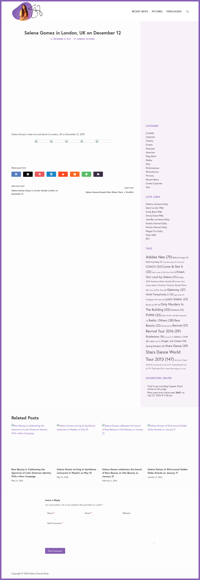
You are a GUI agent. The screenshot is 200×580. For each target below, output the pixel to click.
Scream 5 (169, 337)
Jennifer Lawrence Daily (158, 219)
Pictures (157, 11)
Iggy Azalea (179, 295)
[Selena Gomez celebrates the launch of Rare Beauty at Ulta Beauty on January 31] (122, 444)
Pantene (177, 309)
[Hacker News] (75, 174)
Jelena (161, 299)
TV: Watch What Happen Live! (174, 369)
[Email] (98, 174)
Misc (148, 163)
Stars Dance (176, 346)
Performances (152, 167)
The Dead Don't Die (161, 365)
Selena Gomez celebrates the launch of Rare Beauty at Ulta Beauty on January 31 (122, 473)
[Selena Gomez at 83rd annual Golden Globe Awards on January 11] (168, 444)
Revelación (166, 326)
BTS (148, 238)
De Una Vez (169, 272)
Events (149, 144)
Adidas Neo (159, 256)
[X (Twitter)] (28, 174)
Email (88, 513)
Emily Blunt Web (154, 211)
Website (126, 513)
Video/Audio (174, 11)
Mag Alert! (151, 156)
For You (161, 290)
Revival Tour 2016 (163, 331)
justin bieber (177, 299)
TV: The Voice (156, 368)
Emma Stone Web (154, 215)
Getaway (176, 290)
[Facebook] (16, 174)
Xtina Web (151, 234)
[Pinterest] (39, 174)
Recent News (140, 11)
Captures (150, 136)
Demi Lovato (157, 272)
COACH (154, 267)
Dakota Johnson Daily (157, 203)
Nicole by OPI (153, 304)
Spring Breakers (155, 346)
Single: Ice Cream (173, 341)
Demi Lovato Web (155, 207)
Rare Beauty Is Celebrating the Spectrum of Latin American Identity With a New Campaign (31, 473)
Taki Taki (178, 360)
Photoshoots (152, 171)
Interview (150, 152)
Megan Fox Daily (154, 231)
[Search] (187, 11)
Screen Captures (154, 183)
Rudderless (155, 336)
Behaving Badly (154, 261)
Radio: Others (161, 320)
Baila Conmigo (180, 257)
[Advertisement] (73, 63)
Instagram (151, 299)
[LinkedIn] (51, 174)
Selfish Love (155, 341)
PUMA (153, 315)
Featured (150, 148)
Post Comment (55, 550)
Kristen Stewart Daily (156, 223)
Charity (149, 140)
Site (148, 187)
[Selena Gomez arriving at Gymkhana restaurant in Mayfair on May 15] (77, 444)
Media (149, 160)
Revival (180, 325)
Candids (81, 39)
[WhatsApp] (86, 174)
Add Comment (55, 523)
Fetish (152, 290)
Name (50, 513)
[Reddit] (63, 174)
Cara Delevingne (169, 262)
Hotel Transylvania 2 (159, 294)
